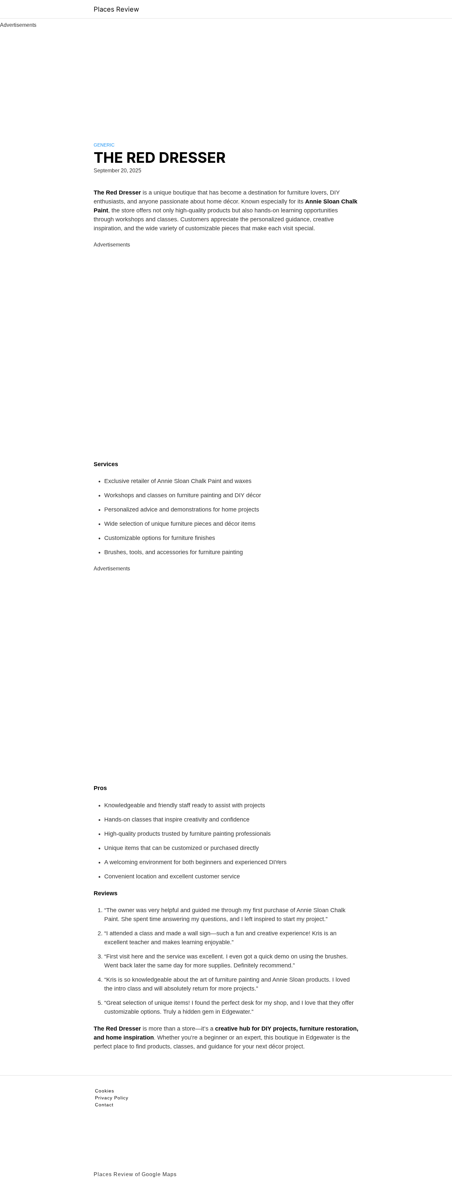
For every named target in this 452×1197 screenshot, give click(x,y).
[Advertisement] (226, 78)
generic (104, 145)
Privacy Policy (111, 1097)
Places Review (116, 9)
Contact (104, 1104)
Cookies (104, 1090)
